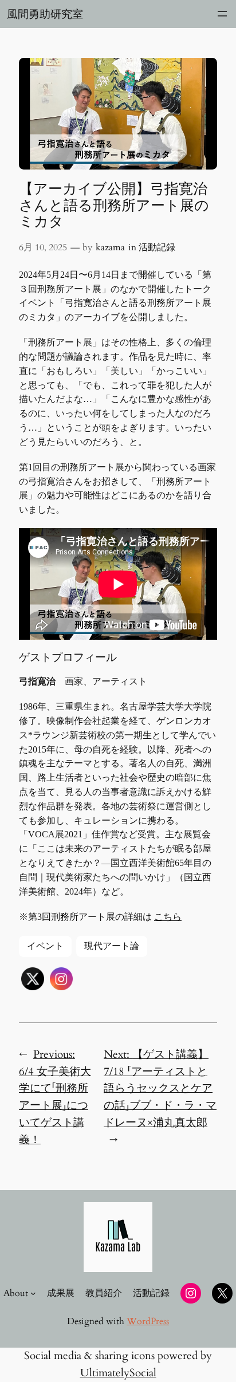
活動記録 (157, 247)
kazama (110, 247)
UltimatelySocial (118, 1372)
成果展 (60, 1293)
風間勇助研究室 (45, 14)
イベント (45, 946)
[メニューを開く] (222, 14)
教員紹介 (103, 1293)
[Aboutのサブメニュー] (33, 1293)
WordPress (148, 1321)
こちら (168, 917)
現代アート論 (111, 946)
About (15, 1293)
